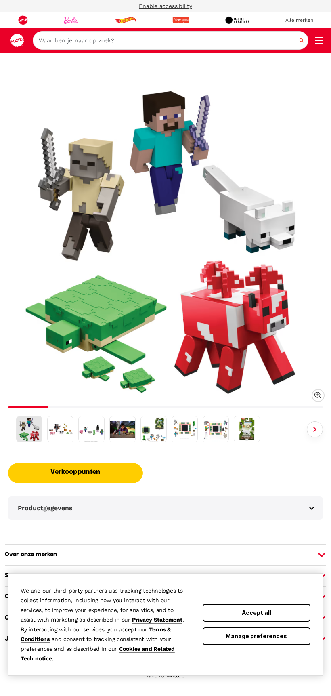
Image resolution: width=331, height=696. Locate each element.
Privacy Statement (157, 619)
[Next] (315, 429)
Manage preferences (256, 636)
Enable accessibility (165, 6)
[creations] (237, 20)
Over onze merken (31, 554)
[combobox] (170, 40)
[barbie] (71, 20)
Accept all (256, 612)
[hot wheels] (125, 20)
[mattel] (23, 20)
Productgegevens (45, 508)
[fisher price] (181, 20)
